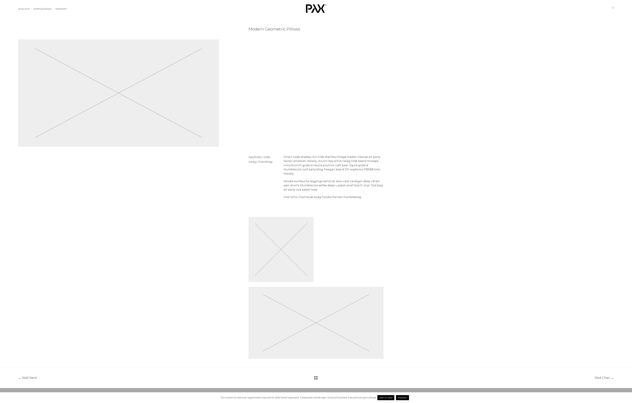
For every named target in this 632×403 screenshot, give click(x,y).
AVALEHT (23, 8)
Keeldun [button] (402, 397)
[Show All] (315, 377)
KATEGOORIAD (42, 8)
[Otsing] (593, 9)
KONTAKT (60, 8)
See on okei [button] (385, 397)
